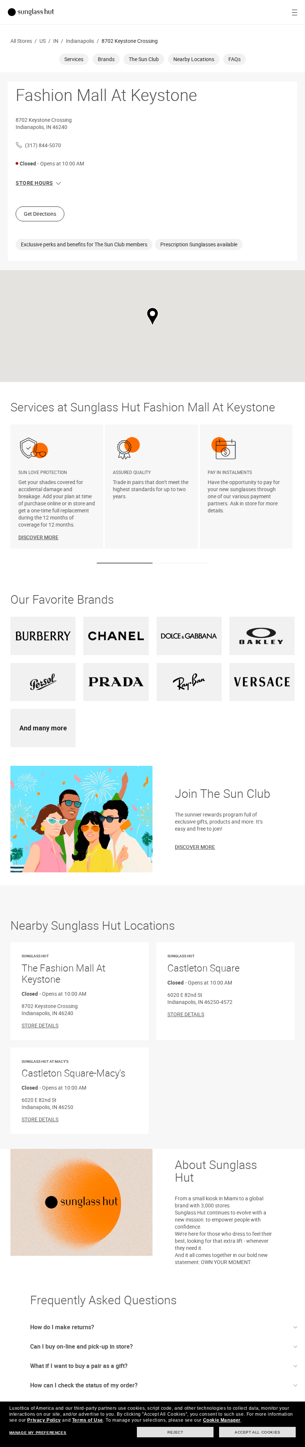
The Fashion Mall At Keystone (63, 969)
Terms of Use (87, 1420)
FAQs (234, 59)
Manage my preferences (38, 1433)
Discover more (195, 846)
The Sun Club (144, 59)
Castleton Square (203, 963)
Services (73, 59)
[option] (57, 486)
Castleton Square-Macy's (73, 1069)
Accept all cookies (257, 1432)
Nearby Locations (193, 59)
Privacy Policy (44, 1420)
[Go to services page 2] (180, 563)
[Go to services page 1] (124, 563)
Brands (106, 59)
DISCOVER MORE (38, 537)
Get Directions (40, 213)
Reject (175, 1432)
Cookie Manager (222, 1420)
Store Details (40, 1025)
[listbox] (152, 486)
